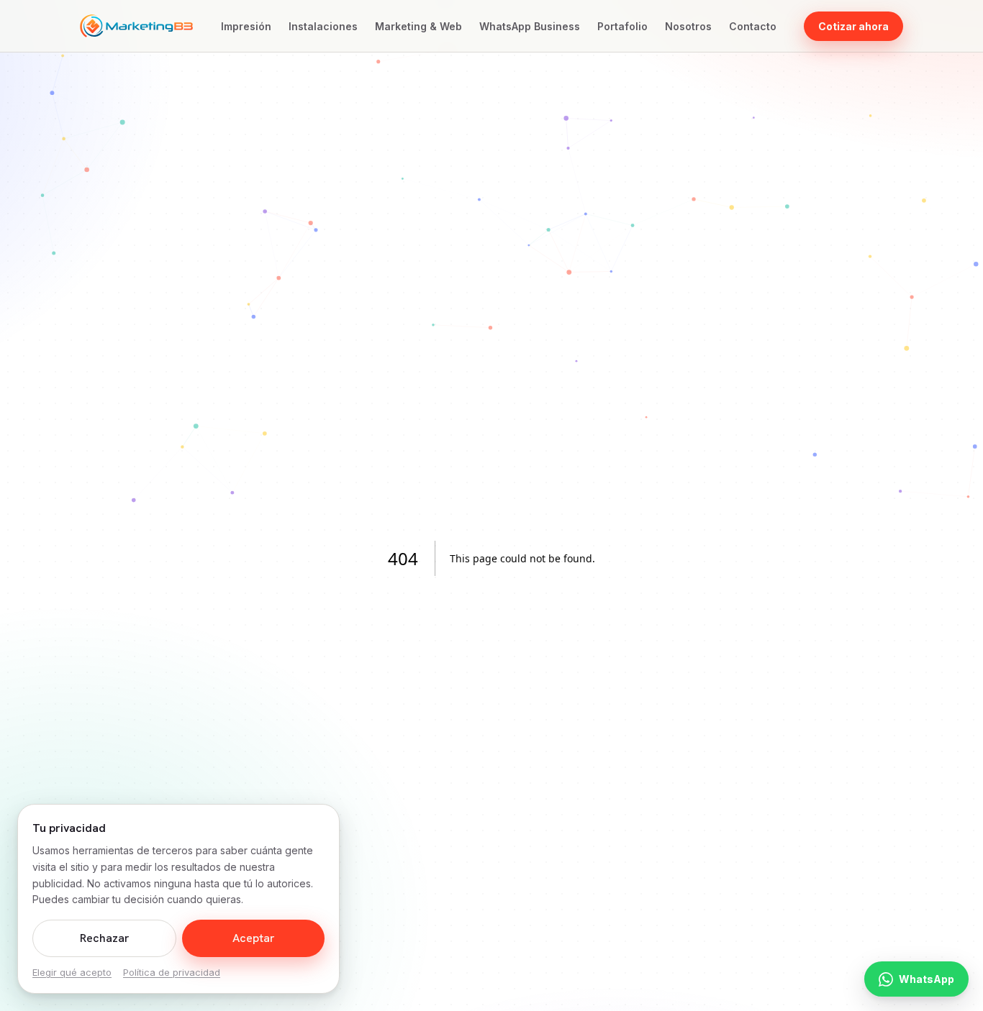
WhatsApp (926, 979)
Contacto (752, 26)
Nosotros (688, 26)
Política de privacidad (171, 972)
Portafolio (622, 26)
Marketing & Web (418, 26)
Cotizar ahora (853, 26)
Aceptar (253, 938)
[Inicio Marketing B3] (136, 25)
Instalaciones (323, 26)
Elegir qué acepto (72, 972)
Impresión (246, 26)
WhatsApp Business (529, 26)
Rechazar (105, 938)
